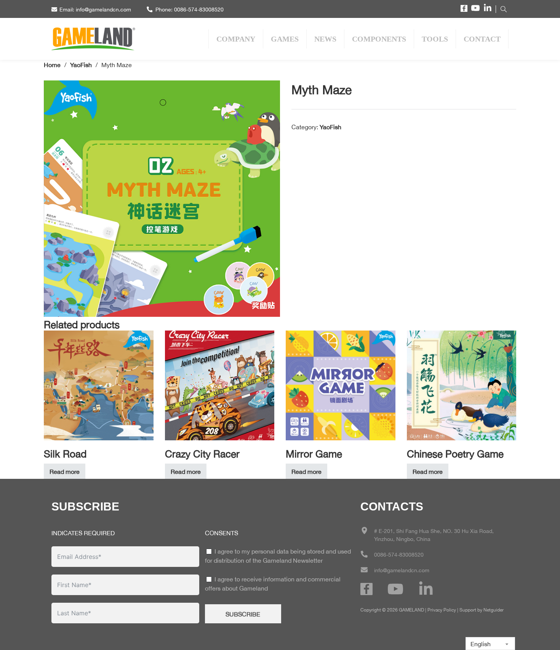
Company (235, 39)
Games (285, 39)
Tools (435, 39)
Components (379, 39)
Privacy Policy (441, 609)
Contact (482, 39)
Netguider (493, 609)
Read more (65, 471)
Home (52, 64)
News (325, 39)
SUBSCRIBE (243, 613)
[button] (269, 90)
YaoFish (81, 64)
